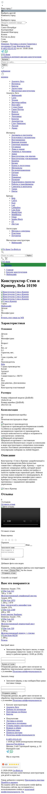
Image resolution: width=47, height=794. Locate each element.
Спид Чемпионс (18, 123)
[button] (2, 253)
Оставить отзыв (8, 504)
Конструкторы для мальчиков (24, 158)
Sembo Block (17, 219)
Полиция (15, 179)
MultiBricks (16, 214)
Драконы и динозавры (21, 151)
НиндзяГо (15, 105)
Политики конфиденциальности (27, 671)
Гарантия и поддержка (16, 723)
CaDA (14, 200)
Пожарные (16, 177)
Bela (13, 198)
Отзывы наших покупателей (19, 725)
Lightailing (15, 207)
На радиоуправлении (20, 170)
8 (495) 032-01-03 (8, 48)
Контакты (21, 46)
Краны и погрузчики (20, 165)
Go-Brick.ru (18, 770)
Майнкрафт (16, 95)
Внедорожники (18, 140)
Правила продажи (14, 732)
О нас (13, 46)
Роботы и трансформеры (22, 184)
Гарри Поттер (17, 109)
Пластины (16, 233)
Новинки (5, 44)
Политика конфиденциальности (20, 735)
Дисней (14, 126)
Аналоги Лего (17, 81)
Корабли (15, 161)
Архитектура (17, 121)
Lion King (15, 210)
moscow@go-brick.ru (15, 744)
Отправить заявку (9, 693)
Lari (13, 205)
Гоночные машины (19, 144)
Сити (13, 98)
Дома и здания (17, 149)
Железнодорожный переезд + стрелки (18, 633)
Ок (22, 792)
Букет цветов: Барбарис (11, 614)
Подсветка (16, 235)
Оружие (15, 172)
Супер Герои (17, 107)
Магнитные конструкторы (23, 91)
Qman (14, 217)
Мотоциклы (16, 168)
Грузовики (16, 147)
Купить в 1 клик (8, 664)
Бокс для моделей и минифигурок (16, 605)
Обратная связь (13, 730)
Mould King (16, 212)
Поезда (14, 175)
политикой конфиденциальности (17, 790)
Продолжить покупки (34, 780)
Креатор (15, 119)
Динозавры (16, 116)
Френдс (14, 112)
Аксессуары (16, 88)
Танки (14, 189)
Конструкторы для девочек (23, 156)
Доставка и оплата (18, 44)
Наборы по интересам (16, 709)
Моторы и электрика (20, 231)
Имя (28, 545)
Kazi (13, 203)
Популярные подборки (16, 712)
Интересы (15, 84)
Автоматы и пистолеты (21, 135)
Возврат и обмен (13, 728)
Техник (14, 100)
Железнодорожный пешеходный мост (18, 624)
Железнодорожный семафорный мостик (19, 596)
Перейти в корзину (9, 782)
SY (12, 221)
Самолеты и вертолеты (21, 186)
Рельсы (4, 640)
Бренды (14, 86)
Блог (28, 46)
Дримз (14, 128)
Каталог (8, 265)
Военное (15, 114)
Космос (14, 163)
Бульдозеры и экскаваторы (23, 137)
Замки (14, 154)
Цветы (14, 191)
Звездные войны (18, 102)
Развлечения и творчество (23, 182)
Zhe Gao (15, 224)
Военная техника (19, 142)
